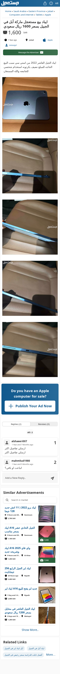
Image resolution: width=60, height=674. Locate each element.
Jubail (50, 11)
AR (56, 3)
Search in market (19, 500)
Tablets (39, 14)
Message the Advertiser (28, 52)
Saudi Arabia (20, 11)
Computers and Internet (21, 14)
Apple (48, 14)
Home (8, 11)
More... (50, 654)
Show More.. (30, 630)
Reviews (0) (44, 424)
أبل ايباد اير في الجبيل (14, 648)
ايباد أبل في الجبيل (36, 648)
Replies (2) (16, 424)
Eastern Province (37, 11)
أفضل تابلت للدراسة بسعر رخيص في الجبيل (23, 654)
